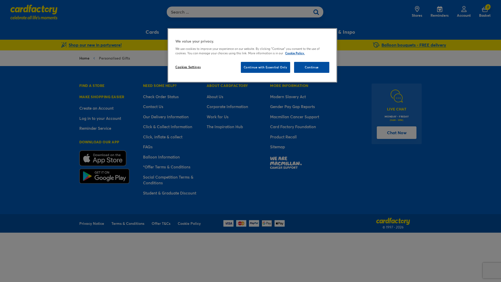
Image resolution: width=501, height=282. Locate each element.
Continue (312, 67)
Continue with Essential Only (265, 67)
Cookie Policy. (295, 53)
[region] (252, 55)
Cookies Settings (188, 67)
